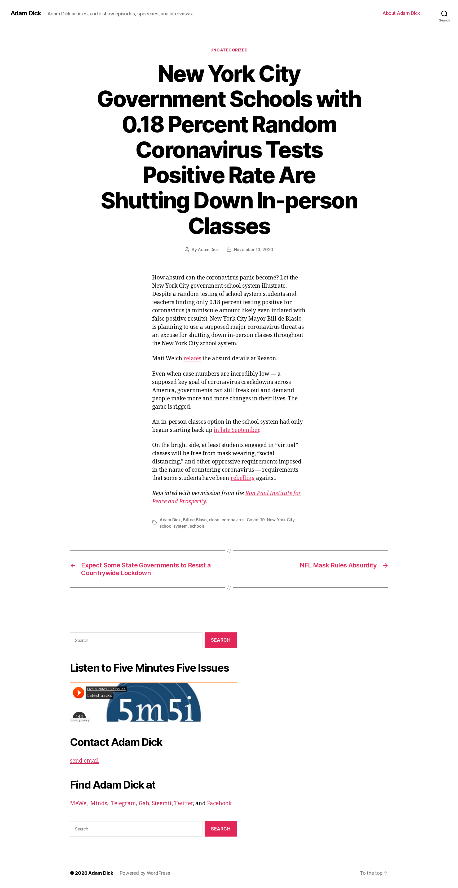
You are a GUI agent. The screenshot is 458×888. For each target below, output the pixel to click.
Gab (144, 803)
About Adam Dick (401, 13)
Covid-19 (256, 519)
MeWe (78, 803)
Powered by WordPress (145, 873)
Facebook (219, 803)
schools (197, 526)
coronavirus (233, 519)
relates (192, 358)
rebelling (243, 478)
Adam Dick (26, 13)
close (214, 519)
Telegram (123, 803)
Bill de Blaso (195, 519)
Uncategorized (229, 50)
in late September (236, 430)
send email (84, 760)
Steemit (161, 803)
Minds (98, 803)
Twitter (183, 803)
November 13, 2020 (253, 249)
